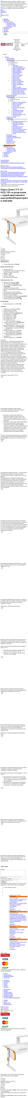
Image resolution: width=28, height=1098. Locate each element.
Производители (8, 27)
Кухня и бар (21, 163)
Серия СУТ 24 (4, 180)
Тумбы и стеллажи (8, 168)
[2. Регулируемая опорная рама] (2, 442)
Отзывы (6, 30)
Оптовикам (6, 28)
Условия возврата (8, 996)
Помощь (6, 991)
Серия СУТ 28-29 (19, 181)
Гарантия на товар (8, 995)
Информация (7, 989)
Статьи (5, 1001)
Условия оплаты (11, 148)
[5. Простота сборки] (2, 569)
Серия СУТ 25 (11, 180)
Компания (6, 980)
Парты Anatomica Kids (9, 173)
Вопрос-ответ (7, 1003)
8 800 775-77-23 (5, 15)
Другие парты (13, 175)
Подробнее (12, 909)
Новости (6, 983)
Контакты (3, 10)
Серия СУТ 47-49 (10, 181)
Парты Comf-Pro (9, 176)
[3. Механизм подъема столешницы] (2, 490)
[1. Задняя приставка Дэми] (2, 609)
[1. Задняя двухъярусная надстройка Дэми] (2, 737)
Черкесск (4, 12)
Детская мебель (4, 163)
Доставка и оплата (8, 21)
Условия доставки (11, 149)
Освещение (22, 168)
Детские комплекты (14, 167)
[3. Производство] (2, 694)
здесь (24, 1095)
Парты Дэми (16, 176)
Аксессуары (16, 168)
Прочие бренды (23, 176)
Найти (5, 34)
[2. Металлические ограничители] (2, 658)
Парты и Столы (5, 167)
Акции (5, 984)
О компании (7, 981)
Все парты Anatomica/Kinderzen (9, 172)
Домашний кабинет (13, 163)
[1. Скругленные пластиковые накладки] (2, 377)
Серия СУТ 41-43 (19, 180)
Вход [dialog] (2, 9)
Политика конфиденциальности (12, 997)
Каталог (7, 57)
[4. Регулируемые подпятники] (2, 533)
